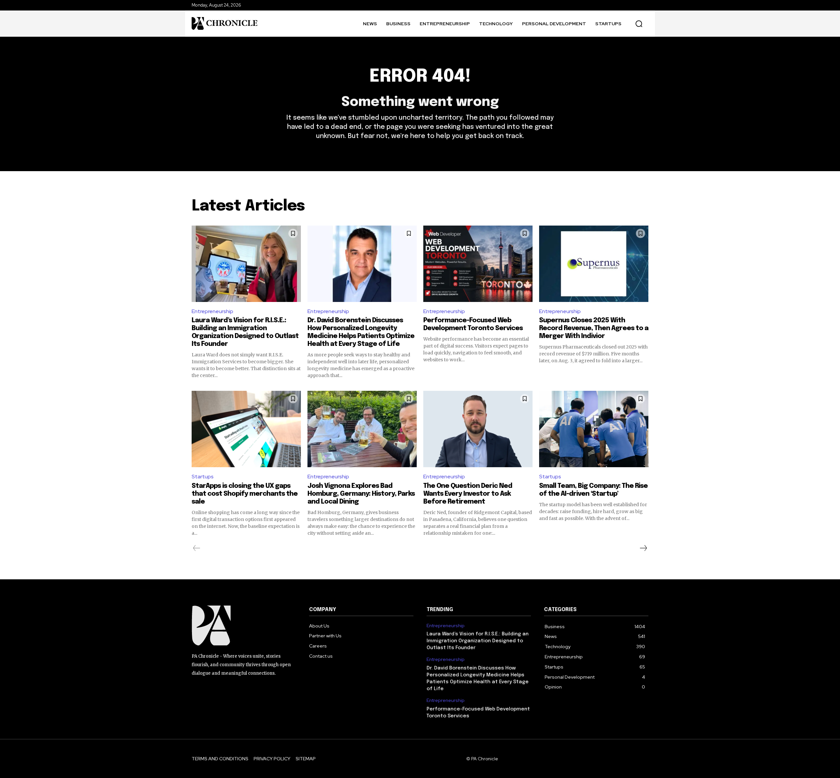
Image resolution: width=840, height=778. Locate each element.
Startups (203, 476)
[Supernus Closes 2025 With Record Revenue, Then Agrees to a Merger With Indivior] (593, 264)
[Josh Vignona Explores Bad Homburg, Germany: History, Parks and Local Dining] (362, 429)
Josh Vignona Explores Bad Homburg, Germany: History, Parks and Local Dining (361, 494)
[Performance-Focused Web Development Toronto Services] (478, 264)
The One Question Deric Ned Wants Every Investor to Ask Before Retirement (467, 494)
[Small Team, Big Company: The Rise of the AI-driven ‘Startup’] (593, 429)
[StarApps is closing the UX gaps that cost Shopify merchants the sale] (246, 429)
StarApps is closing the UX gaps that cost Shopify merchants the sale (245, 494)
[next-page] (643, 548)
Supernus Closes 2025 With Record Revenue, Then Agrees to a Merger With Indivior (593, 328)
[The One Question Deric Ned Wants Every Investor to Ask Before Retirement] (478, 429)
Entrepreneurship (212, 311)
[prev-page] (197, 548)
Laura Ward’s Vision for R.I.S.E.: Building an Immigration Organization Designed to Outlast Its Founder (478, 640)
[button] (638, 23)
